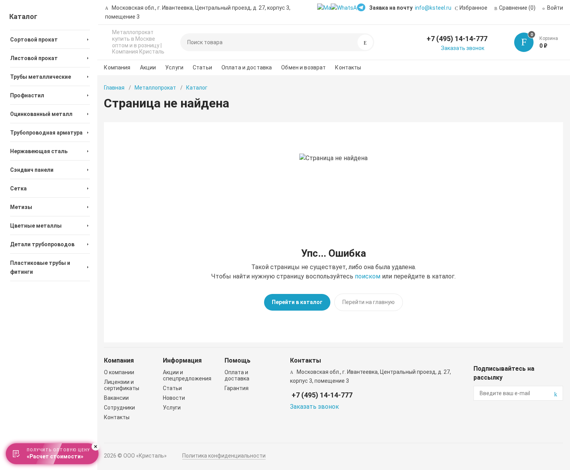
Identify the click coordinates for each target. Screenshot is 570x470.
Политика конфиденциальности (224, 456)
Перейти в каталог (297, 302)
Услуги (174, 67)
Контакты (348, 67)
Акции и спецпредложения (187, 375)
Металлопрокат (155, 88)
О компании (119, 372)
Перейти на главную (368, 302)
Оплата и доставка (246, 67)
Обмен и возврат (303, 67)
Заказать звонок (462, 48)
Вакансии (116, 398)
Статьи (202, 67)
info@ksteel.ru (433, 8)
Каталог (23, 16)
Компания (117, 67)
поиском (367, 276)
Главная (114, 88)
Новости (174, 398)
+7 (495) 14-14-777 (457, 39)
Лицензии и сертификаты (121, 385)
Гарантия (237, 388)
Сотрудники (119, 407)
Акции (148, 67)
